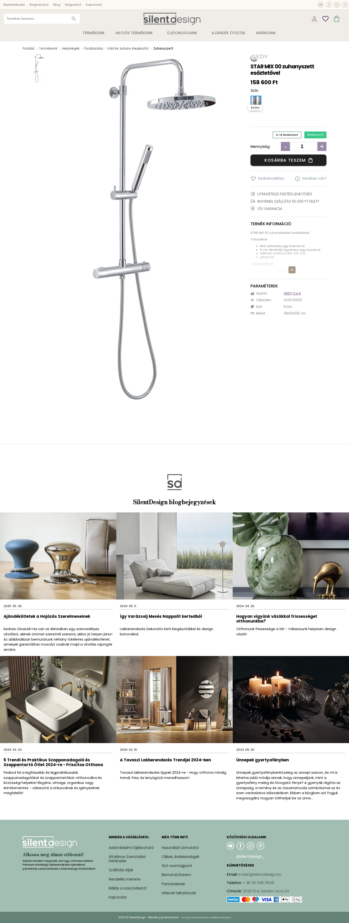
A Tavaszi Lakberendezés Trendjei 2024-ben (165, 760)
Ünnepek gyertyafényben (262, 760)
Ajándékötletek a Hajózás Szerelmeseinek (47, 616)
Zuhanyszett (163, 48)
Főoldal (28, 48)
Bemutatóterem (176, 874)
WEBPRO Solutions (220, 917)
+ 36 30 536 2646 (258, 883)
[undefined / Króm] (256, 101)
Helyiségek (71, 48)
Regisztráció (39, 5)
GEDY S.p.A (292, 293)
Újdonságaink (182, 33)
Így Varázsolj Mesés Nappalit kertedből (161, 616)
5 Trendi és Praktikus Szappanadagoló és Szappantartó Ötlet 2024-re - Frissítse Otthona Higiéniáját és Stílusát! (53, 763)
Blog (56, 5)
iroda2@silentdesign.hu (259, 874)
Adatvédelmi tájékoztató (131, 847)
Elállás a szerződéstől (127, 888)
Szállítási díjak (121, 869)
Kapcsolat (94, 5)
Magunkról (73, 5)
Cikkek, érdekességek (180, 856)
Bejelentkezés (14, 5)
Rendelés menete (125, 879)
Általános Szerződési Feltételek (127, 858)
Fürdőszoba (93, 48)
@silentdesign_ (250, 856)
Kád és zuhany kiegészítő (128, 48)
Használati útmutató (180, 847)
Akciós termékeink (134, 33)
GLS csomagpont (177, 865)
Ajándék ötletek (228, 33)
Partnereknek (173, 883)
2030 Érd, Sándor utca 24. (266, 891)
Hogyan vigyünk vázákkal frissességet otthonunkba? (276, 619)
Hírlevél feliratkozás (179, 892)
